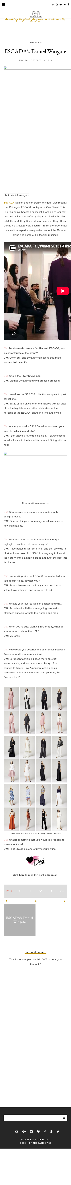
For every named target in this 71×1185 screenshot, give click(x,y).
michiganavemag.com (40, 503)
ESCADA (9, 202)
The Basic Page (42, 1143)
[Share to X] (41, 891)
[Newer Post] (6, 901)
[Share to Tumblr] (51, 891)
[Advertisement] (35, 1068)
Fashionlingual (40, 1140)
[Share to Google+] (62, 891)
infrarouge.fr (22, 195)
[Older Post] (65, 901)
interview (35, 43)
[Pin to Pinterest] (19, 891)
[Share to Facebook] (30, 891)
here (22, 874)
